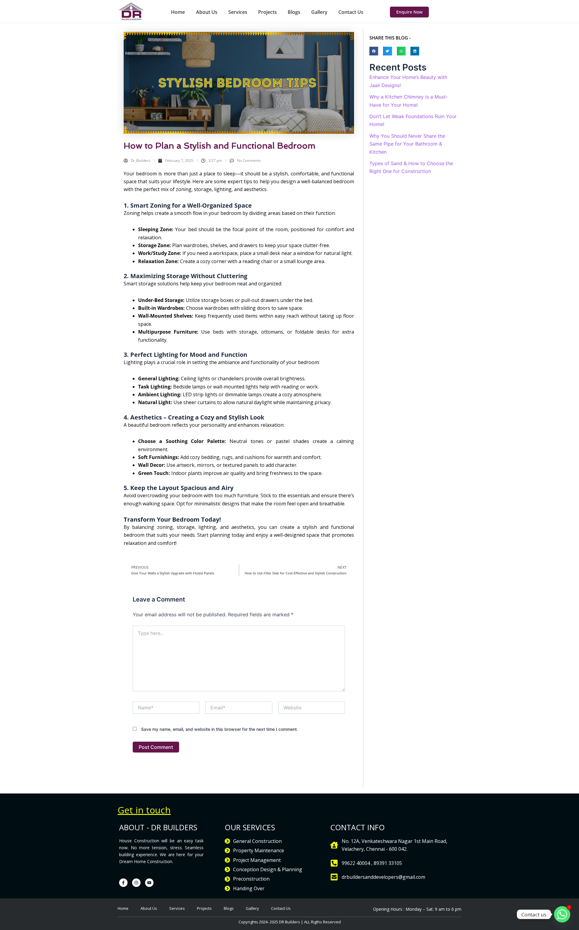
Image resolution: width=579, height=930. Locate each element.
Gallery (319, 12)
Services (237, 12)
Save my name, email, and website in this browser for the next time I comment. (219, 729)
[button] (373, 51)
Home (178, 12)
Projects (267, 12)
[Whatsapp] (562, 914)
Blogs (294, 12)
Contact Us (350, 12)
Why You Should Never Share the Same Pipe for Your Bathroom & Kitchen (407, 144)
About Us (206, 12)
